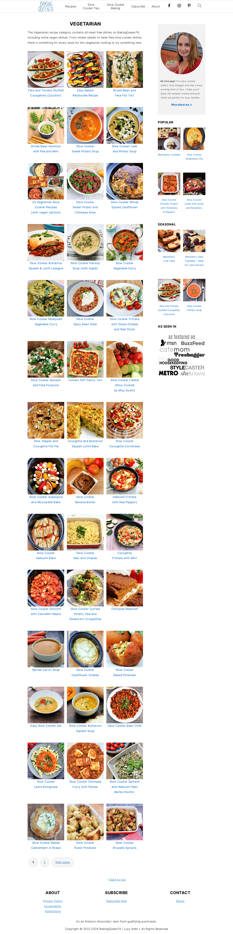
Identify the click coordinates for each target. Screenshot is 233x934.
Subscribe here (116, 901)
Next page (62, 862)
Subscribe (138, 6)
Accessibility (52, 906)
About (156, 6)
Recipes (70, 6)
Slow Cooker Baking (115, 6)
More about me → (181, 104)
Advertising (53, 911)
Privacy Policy (53, 901)
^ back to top (116, 879)
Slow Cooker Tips (91, 6)
